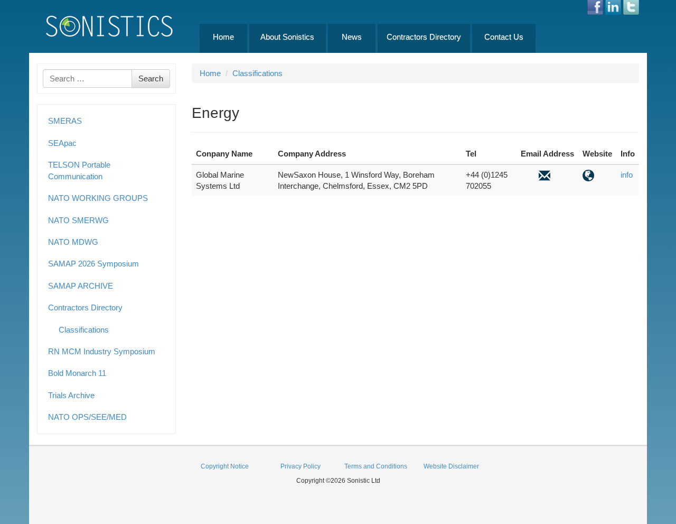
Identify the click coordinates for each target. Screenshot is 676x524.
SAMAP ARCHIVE (80, 285)
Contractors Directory (424, 36)
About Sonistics (287, 36)
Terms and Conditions (375, 466)
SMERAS (65, 120)
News (352, 36)
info (627, 174)
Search (150, 78)
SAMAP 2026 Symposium (93, 263)
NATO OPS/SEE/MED (87, 416)
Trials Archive (71, 395)
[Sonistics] (110, 25)
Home (223, 36)
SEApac (62, 143)
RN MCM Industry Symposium (101, 351)
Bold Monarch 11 (77, 373)
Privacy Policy (300, 466)
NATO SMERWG (78, 220)
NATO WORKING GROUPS (98, 198)
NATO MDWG (73, 241)
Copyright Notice (225, 466)
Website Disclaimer (451, 466)
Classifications (84, 329)
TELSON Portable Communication (79, 170)
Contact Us (503, 36)
